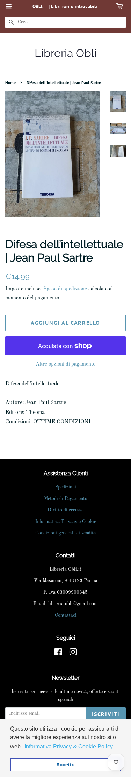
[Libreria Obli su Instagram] (73, 654)
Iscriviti (106, 713)
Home (10, 82)
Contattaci (66, 615)
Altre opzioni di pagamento (65, 364)
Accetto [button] (65, 764)
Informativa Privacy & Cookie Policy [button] (68, 746)
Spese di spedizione (65, 289)
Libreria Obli (66, 53)
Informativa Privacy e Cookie (65, 522)
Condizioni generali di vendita (65, 533)
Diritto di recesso (66, 510)
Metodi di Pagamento (65, 499)
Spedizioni (65, 487)
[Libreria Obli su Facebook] (58, 654)
